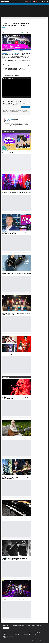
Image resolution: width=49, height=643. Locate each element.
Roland (8, 52)
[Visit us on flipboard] (36, 1)
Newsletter (29, 32)
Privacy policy (37, 632)
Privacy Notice (5, 110)
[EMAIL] (9, 120)
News (4, 27)
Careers (36, 634)
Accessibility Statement (28, 634)
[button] (46, 1)
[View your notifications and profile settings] (43, 1)
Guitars (11, 4)
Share (5, 32)
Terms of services (14, 109)
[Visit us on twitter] (31, 1)
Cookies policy (5, 634)
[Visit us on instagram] (33, 1)
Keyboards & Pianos (27, 4)
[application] (16, 87)
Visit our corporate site (36, 625)
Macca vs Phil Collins (23, 17)
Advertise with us (16, 634)
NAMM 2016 (4, 52)
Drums (21, 4)
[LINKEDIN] (8, 120)
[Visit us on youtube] (34, 1)
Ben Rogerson (8, 27)
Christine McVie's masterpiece (12, 17)
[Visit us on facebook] (30, 1)
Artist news (7, 4)
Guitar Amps (35, 4)
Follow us (24, 32)
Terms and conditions (27, 632)
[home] (2, 4)
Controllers (16, 4)
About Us (4, 632)
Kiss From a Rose (41, 17)
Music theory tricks (32, 17)
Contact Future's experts (17, 632)
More (40, 4)
